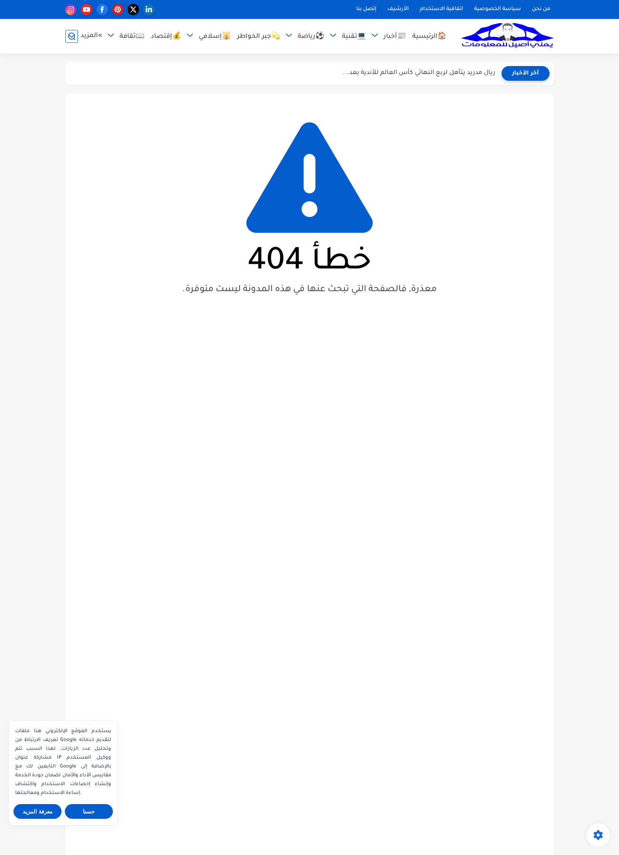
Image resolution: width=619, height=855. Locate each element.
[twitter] (133, 9)
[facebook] (102, 9)
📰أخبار (395, 36)
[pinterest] (117, 9)
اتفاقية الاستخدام (441, 9)
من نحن (541, 9)
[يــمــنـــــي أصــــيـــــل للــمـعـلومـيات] (507, 36)
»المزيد (91, 36)
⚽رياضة (311, 36)
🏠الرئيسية (429, 36)
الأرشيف (398, 9)
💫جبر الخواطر (258, 36)
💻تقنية (354, 36)
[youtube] (86, 9)
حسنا (89, 811)
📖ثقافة (132, 36)
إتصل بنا (366, 9)
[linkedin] (149, 9)
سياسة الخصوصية (497, 9)
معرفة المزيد (38, 811)
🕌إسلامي (215, 36)
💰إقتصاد (166, 36)
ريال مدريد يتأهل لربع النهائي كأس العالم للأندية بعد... (419, 73)
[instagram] (71, 9)
